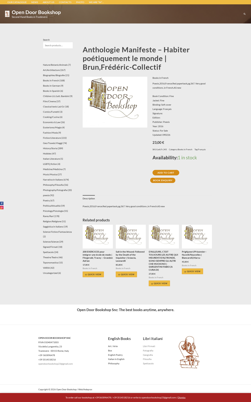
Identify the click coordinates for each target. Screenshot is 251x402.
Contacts (65, 2)
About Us (48, 2)
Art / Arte (113, 346)
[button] (244, 14)
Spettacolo (148, 363)
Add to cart (165, 172)
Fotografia (148, 350)
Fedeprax (87, 389)
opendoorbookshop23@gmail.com (55, 363)
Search (46, 39)
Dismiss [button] (181, 397)
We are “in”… (96, 2)
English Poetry (115, 354)
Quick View (94, 274)
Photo (80, 2)
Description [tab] (89, 198)
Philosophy (113, 363)
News (34, 2)
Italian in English (116, 359)
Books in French (160, 77)
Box (110, 350)
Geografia (148, 354)
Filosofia (147, 359)
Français (202, 149)
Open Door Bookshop (36, 12)
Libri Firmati (149, 346)
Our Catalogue (17, 2)
